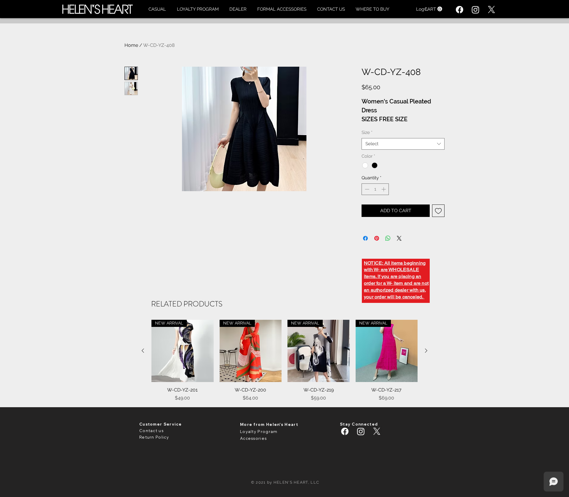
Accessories (253, 438)
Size (367, 132)
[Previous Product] (142, 350)
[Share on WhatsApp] (387, 238)
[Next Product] (426, 350)
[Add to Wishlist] (438, 210)
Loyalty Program (259, 431)
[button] (157, 9)
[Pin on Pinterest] (376, 238)
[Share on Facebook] (365, 238)
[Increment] (384, 189)
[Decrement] (366, 189)
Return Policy (154, 437)
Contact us (151, 430)
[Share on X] (399, 238)
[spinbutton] (375, 189)
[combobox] (403, 144)
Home (131, 45)
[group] (284, 360)
